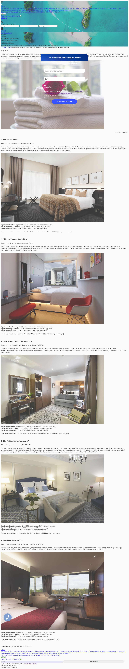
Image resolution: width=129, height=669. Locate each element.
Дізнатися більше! (64, 101)
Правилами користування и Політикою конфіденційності (63, 92)
